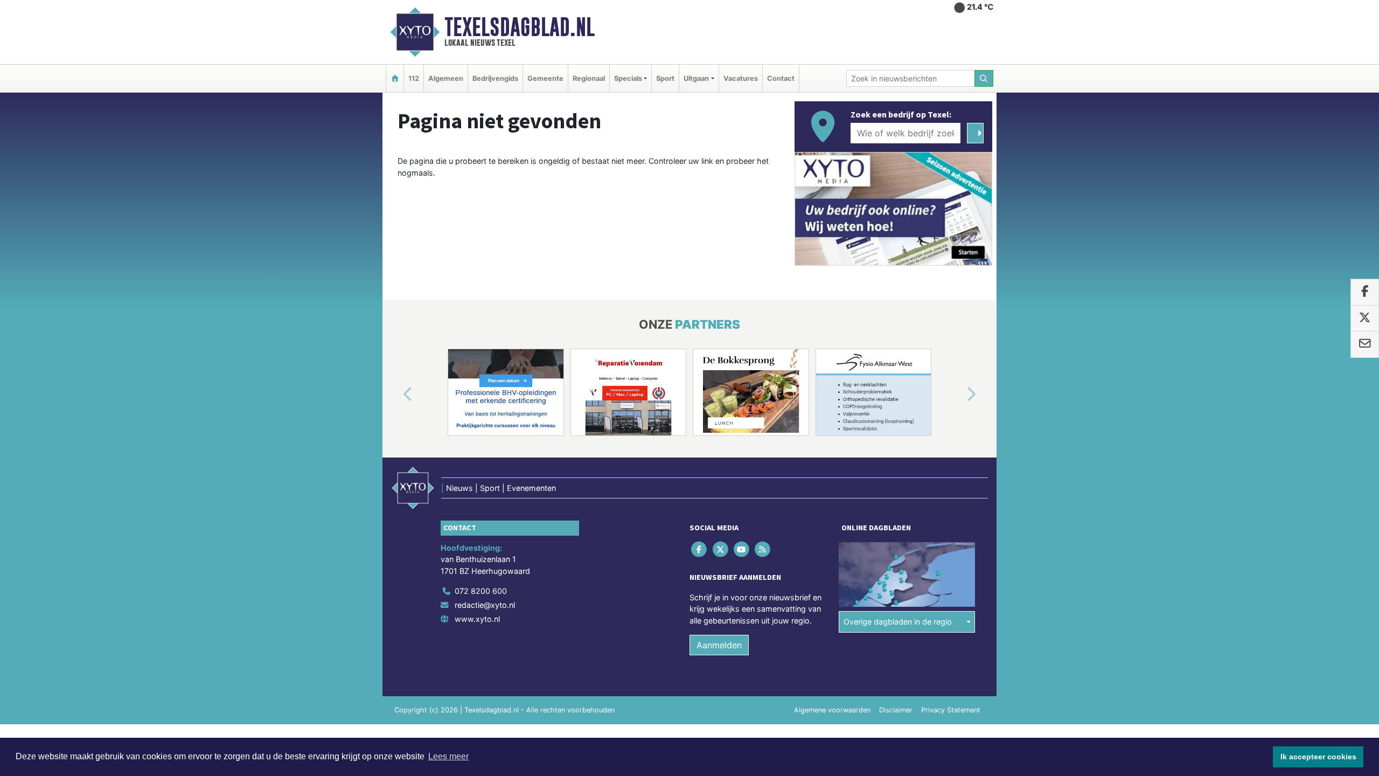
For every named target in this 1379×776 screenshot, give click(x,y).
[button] (395, 394)
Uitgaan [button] (696, 78)
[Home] (394, 78)
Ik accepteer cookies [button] (1318, 756)
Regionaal (589, 78)
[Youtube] (742, 548)
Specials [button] (628, 78)
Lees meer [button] (448, 756)
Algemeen (445, 78)
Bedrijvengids (495, 78)
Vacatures (740, 78)
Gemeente (545, 78)
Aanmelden (719, 645)
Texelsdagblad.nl (519, 27)
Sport (665, 78)
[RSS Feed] (763, 548)
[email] (1364, 344)
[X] (721, 548)
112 (413, 78)
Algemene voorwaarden (832, 710)
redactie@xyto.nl (485, 604)
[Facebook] (700, 548)
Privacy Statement (950, 710)
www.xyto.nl (477, 618)
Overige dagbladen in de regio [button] (898, 621)
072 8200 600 (481, 590)
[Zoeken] (984, 78)
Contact (781, 78)
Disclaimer (896, 710)
